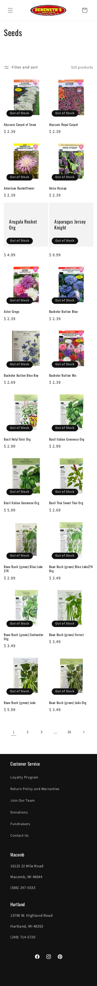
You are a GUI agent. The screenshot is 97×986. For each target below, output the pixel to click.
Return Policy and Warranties (34, 789)
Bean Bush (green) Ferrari (66, 635)
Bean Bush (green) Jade (20, 703)
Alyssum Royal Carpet (63, 125)
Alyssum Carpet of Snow (20, 125)
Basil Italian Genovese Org (67, 439)
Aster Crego (11, 312)
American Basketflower (19, 188)
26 (69, 732)
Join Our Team (22, 800)
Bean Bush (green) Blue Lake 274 (23, 569)
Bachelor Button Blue (63, 312)
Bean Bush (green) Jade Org (68, 703)
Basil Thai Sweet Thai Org (66, 503)
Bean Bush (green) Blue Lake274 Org (71, 569)
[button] (10, 10)
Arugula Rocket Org (23, 225)
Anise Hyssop (58, 188)
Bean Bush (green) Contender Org (23, 637)
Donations (19, 812)
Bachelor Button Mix (63, 375)
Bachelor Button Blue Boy (21, 375)
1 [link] (14, 732)
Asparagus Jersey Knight (70, 225)
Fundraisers (20, 824)
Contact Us (19, 835)
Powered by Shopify (72, 981)
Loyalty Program (24, 777)
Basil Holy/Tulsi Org (17, 439)
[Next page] (83, 732)
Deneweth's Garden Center (40, 981)
